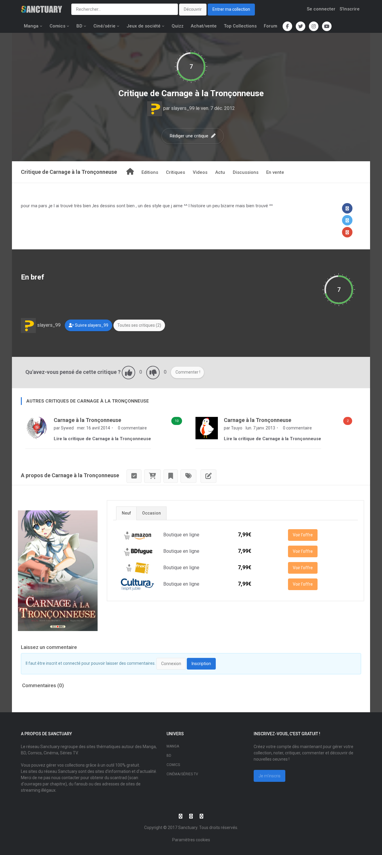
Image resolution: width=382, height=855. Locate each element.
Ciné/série (104, 26)
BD (79, 26)
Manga (31, 26)
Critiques (175, 172)
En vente (275, 172)
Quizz (178, 26)
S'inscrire (350, 9)
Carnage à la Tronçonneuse (212, 93)
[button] (347, 208)
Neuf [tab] (126, 513)
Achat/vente (204, 26)
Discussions (245, 172)
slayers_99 (183, 108)
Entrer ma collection (231, 9)
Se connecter (321, 9)
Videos (200, 172)
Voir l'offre (303, 534)
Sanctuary (187, 827)
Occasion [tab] (151, 513)
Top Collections (240, 26)
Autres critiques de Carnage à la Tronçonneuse (87, 401)
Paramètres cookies (191, 839)
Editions (149, 172)
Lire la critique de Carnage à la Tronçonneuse (102, 438)
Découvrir (193, 9)
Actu (220, 172)
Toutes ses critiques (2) (139, 325)
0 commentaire (132, 428)
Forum (270, 26)
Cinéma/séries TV (182, 774)
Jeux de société (144, 26)
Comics (57, 26)
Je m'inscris (269, 775)
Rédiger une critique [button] (190, 136)
